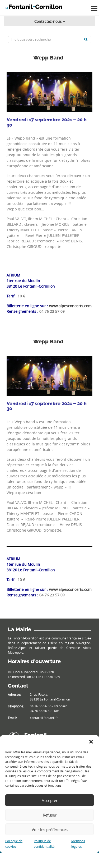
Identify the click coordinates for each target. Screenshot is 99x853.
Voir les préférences (50, 829)
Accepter (50, 800)
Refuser (49, 815)
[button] (91, 741)
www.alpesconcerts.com (70, 305)
